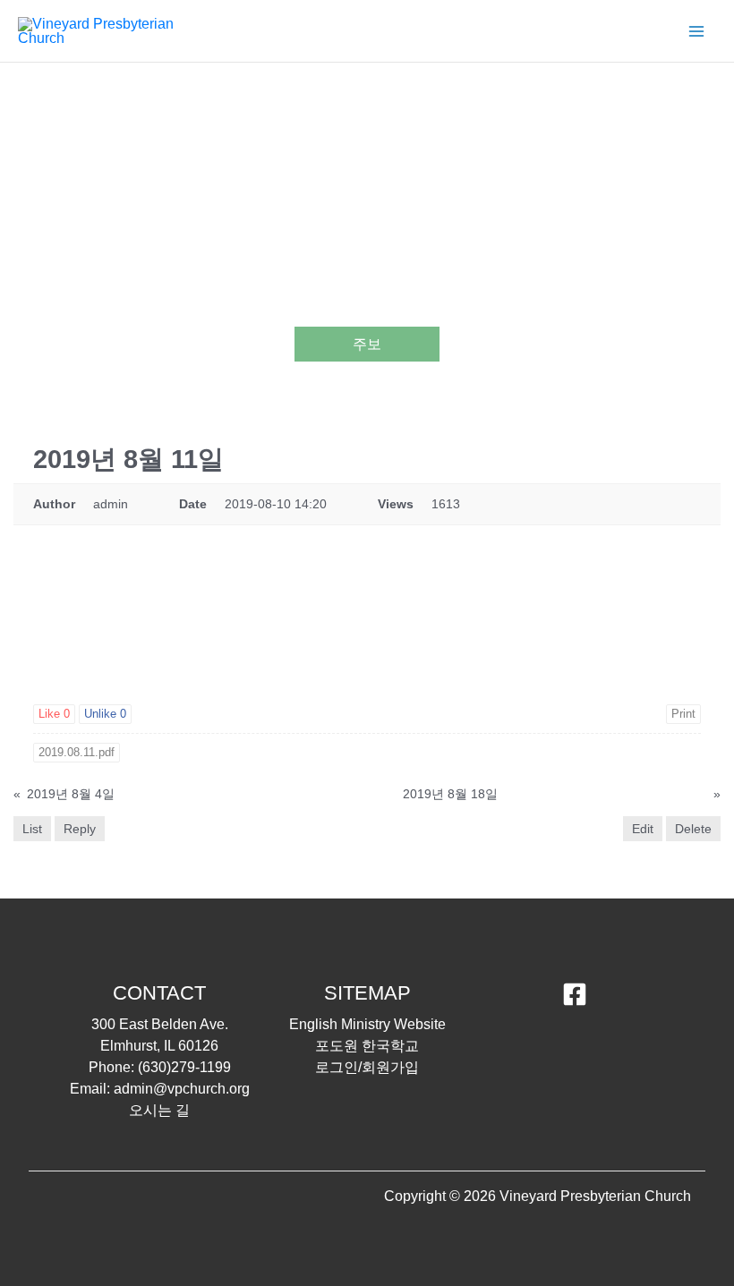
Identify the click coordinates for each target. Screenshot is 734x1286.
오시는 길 (159, 1110)
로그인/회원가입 (367, 1067)
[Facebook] (574, 994)
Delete (693, 829)
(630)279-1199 (184, 1067)
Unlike (105, 713)
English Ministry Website (367, 1024)
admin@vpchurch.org (182, 1088)
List (32, 829)
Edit (642, 829)
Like (54, 713)
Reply (80, 829)
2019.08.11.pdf (76, 752)
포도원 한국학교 (367, 1045)
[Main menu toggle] (696, 31)
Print (683, 713)
